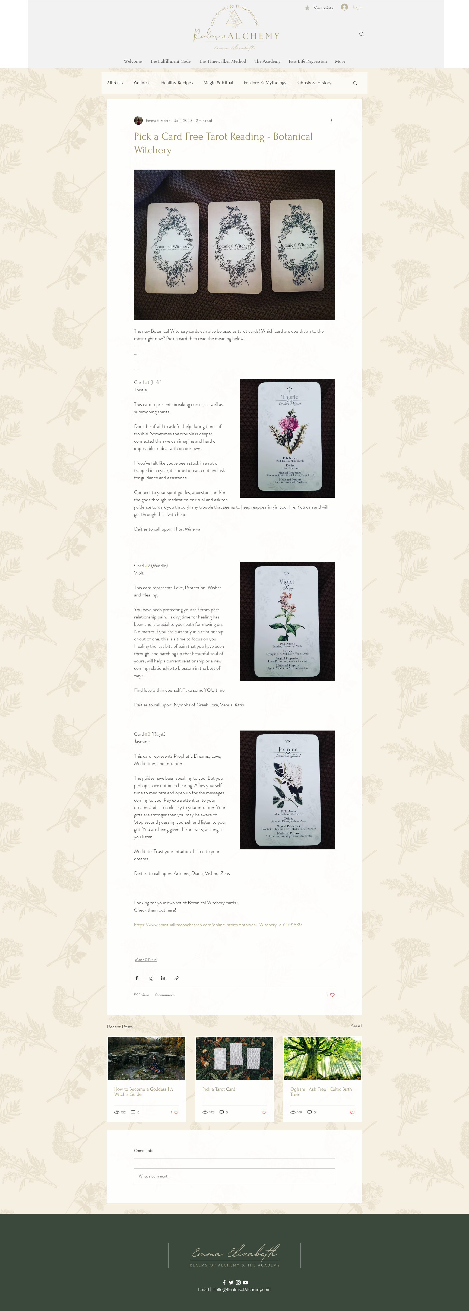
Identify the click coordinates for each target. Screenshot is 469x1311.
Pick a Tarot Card (218, 1089)
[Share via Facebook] (136, 978)
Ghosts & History (314, 82)
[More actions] (331, 120)
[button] (355, 83)
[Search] (361, 34)
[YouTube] (245, 1282)
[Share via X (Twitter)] (150, 978)
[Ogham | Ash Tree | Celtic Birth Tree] (322, 1058)
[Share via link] (176, 978)
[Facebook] (224, 1282)
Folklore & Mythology (265, 82)
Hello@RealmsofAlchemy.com (242, 1289)
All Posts (115, 82)
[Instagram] (238, 1282)
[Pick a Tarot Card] (234, 1058)
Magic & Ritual (218, 82)
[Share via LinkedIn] (163, 978)
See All (356, 1026)
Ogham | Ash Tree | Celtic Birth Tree (321, 1092)
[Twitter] (231, 1282)
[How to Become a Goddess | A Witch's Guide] (146, 1058)
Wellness (142, 82)
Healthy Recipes (177, 82)
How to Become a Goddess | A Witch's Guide (143, 1092)
